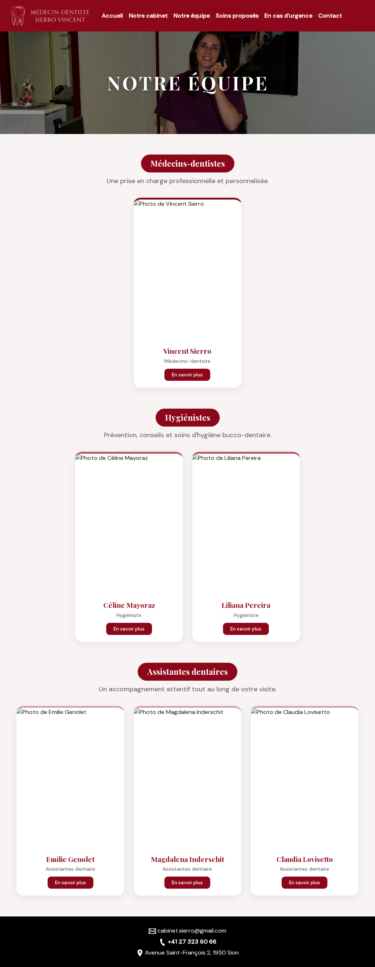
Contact (330, 15)
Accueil (112, 15)
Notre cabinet (148, 15)
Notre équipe (192, 15)
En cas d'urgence (288, 15)
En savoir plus (187, 375)
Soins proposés (237, 15)
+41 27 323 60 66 (192, 941)
